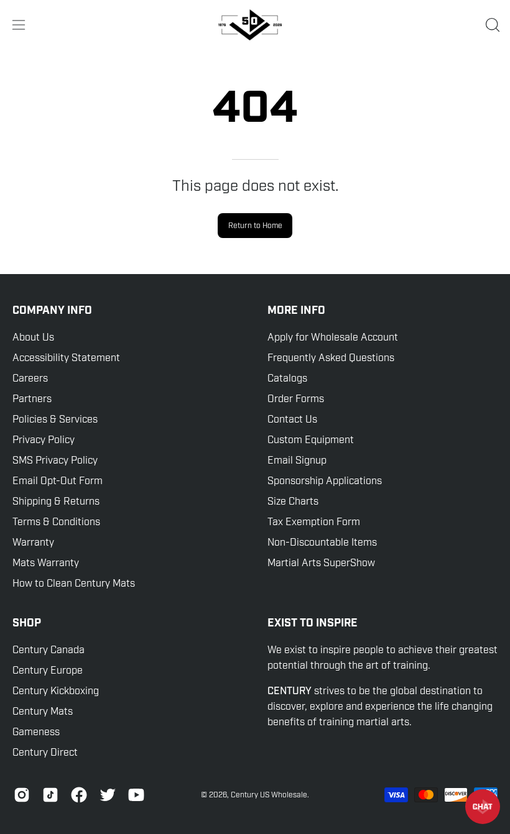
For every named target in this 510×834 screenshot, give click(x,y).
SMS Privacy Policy (55, 460)
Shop (26, 623)
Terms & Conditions (56, 522)
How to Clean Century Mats (73, 583)
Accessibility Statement (66, 358)
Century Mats (42, 711)
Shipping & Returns (56, 501)
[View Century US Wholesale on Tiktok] (50, 795)
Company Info (52, 311)
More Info (296, 311)
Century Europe (47, 670)
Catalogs (287, 378)
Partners (32, 399)
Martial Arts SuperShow (321, 563)
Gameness (36, 732)
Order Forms (295, 399)
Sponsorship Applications (324, 481)
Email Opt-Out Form (57, 481)
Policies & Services (55, 419)
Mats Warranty (45, 563)
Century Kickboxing (55, 691)
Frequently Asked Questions (330, 358)
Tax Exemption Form (313, 522)
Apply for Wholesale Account (332, 337)
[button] (491, 25)
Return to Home (255, 225)
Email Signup (297, 460)
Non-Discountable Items (322, 542)
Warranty (33, 542)
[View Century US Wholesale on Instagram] (21, 795)
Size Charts (292, 501)
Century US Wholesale (269, 794)
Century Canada (48, 650)
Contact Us (292, 419)
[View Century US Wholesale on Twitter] (107, 795)
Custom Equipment (310, 440)
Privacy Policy (43, 440)
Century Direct (45, 752)
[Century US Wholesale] (255, 24)
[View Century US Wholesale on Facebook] (79, 795)
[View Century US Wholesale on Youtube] (136, 795)
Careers (30, 378)
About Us (33, 337)
